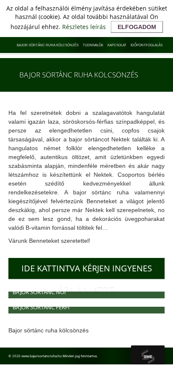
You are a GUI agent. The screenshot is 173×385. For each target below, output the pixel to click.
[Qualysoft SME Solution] (148, 354)
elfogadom (137, 27)
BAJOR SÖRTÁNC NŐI (39, 292)
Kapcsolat (116, 45)
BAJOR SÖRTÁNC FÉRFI (41, 307)
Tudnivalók (93, 45)
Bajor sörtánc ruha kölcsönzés (48, 45)
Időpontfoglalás (147, 45)
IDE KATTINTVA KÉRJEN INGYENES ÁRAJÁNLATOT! (86, 271)
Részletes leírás (84, 27)
